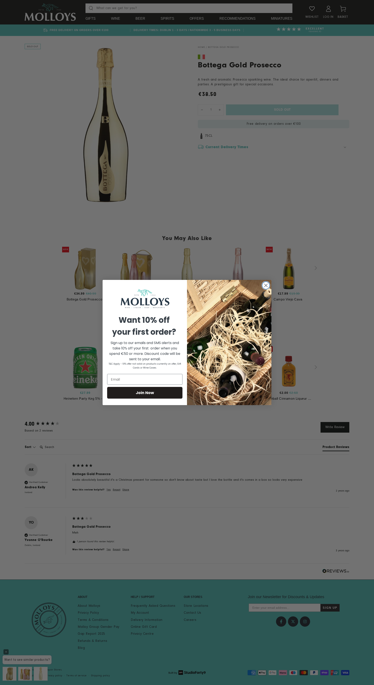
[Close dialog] (266, 285)
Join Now (145, 392)
